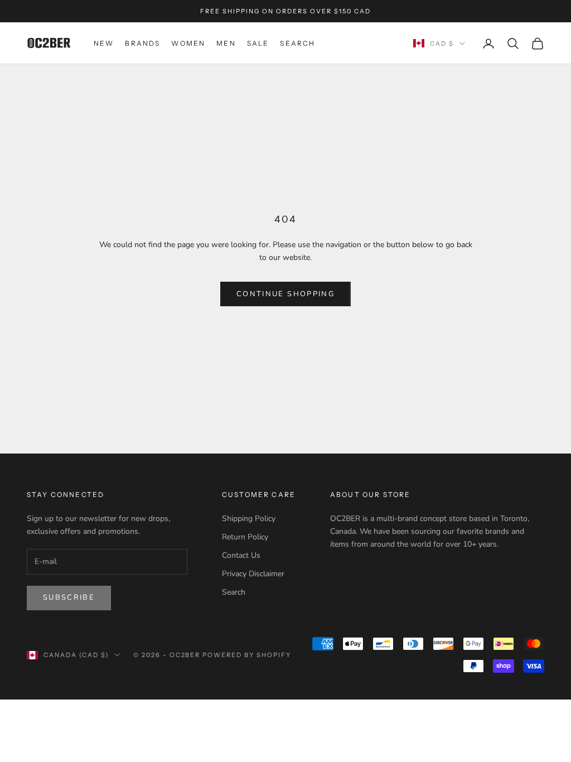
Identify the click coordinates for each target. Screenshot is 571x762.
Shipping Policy (248, 518)
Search (233, 592)
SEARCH (297, 43)
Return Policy (245, 537)
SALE (258, 43)
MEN (225, 43)
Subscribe (69, 597)
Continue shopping (285, 294)
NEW (104, 43)
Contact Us (241, 555)
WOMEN (188, 43)
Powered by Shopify (246, 655)
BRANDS (142, 43)
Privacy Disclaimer (253, 573)
